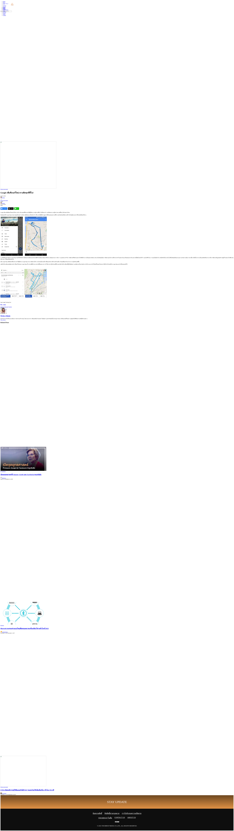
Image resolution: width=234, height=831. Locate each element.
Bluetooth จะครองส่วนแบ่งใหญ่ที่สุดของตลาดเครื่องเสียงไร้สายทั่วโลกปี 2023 (24, 628)
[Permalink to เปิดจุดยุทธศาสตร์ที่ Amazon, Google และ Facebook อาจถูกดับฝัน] (23, 470)
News (4, 8)
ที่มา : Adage (3, 304)
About (4, 14)
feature (1, 306)
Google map (5, 306)
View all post (3, 319)
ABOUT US (131, 817)
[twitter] (232, 1)
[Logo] (8, 5)
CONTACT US (119, 817)
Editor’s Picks (5, 9)
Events (4, 13)
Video (4, 11)
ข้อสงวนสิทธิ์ (97, 813)
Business (2, 625)
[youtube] (233, 1)
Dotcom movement (4, 189)
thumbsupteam (5, 632)
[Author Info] (3, 313)
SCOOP (4, 12)
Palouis (3, 197)
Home (4, 7)
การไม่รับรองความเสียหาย (131, 813)
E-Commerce (3, 471)
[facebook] (230, 1)
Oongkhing (4, 793)
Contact (4, 15)
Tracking (10, 306)
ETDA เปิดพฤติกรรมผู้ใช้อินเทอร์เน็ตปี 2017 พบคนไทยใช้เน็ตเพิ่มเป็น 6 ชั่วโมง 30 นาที (27, 790)
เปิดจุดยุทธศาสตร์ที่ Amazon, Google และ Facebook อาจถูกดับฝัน (20, 474)
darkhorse (4, 478)
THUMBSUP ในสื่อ (105, 818)
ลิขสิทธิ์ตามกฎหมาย (112, 813)
